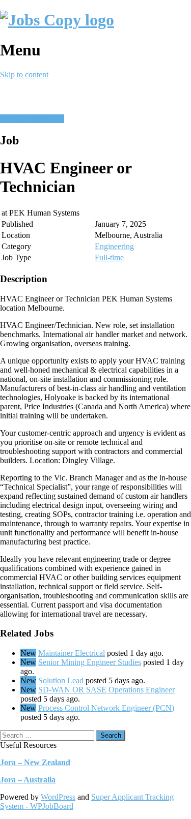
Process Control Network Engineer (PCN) (106, 708)
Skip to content (24, 74)
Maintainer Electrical (71, 653)
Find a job (48, 118)
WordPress (58, 797)
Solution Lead (61, 680)
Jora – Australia (28, 779)
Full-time (109, 257)
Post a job (16, 118)
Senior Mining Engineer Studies (89, 662)
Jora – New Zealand (35, 762)
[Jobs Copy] (57, 20)
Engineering (114, 246)
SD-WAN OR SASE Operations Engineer (106, 689)
